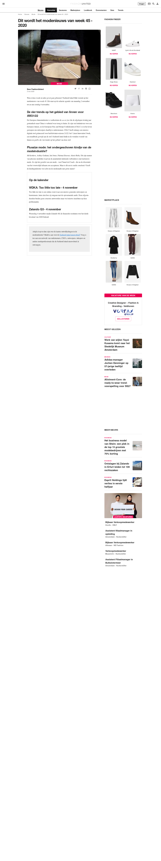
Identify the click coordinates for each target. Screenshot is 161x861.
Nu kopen (114, 54)
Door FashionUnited (35, 89)
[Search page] (153, 3)
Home (20, 14)
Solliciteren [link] (123, 319)
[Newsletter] (149, 3)
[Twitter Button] (75, 88)
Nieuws (26, 14)
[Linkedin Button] (82, 88)
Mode (33, 14)
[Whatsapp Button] (89, 88)
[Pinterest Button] (86, 88)
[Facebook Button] (79, 88)
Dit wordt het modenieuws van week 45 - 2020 (53, 14)
